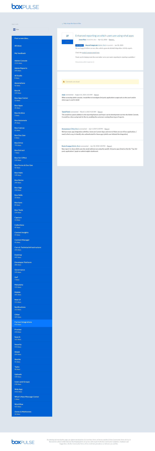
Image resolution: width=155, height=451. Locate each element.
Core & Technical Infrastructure (28, 247)
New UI (18, 299)
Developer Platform (23, 262)
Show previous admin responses (84, 62)
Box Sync (18, 202)
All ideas (18, 46)
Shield (17, 352)
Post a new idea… (22, 38)
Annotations (20, 83)
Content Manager (22, 240)
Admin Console (21, 61)
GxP (16, 277)
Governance (20, 270)
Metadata (19, 285)
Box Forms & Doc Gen (24, 165)
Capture (18, 217)
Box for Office (21, 158)
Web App (18, 389)
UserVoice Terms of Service (94, 440)
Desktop (18, 255)
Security (18, 344)
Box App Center (21, 98)
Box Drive (19, 143)
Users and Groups (22, 382)
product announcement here (90, 53)
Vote (67, 42)
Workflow (19, 404)
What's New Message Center (27, 397)
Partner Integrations (23, 322)
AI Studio (18, 75)
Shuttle (18, 359)
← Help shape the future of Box (71, 23)
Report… (112, 40)
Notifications (20, 307)
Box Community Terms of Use (119, 440)
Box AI (17, 90)
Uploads (18, 374)
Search (17, 337)
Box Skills (19, 195)
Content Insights (21, 232)
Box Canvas (20, 128)
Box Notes (19, 180)
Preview (18, 329)
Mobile (17, 292)
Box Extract (20, 150)
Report (96, 95)
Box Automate (21, 120)
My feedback (20, 53)
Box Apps (19, 105)
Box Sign (18, 187)
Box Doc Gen (20, 135)
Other (17, 314)
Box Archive (20, 113)
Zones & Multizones (23, 411)
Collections (19, 225)
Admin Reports (21, 68)
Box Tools (19, 210)
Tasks (17, 367)
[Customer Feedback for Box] (25, 6)
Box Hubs (19, 173)
